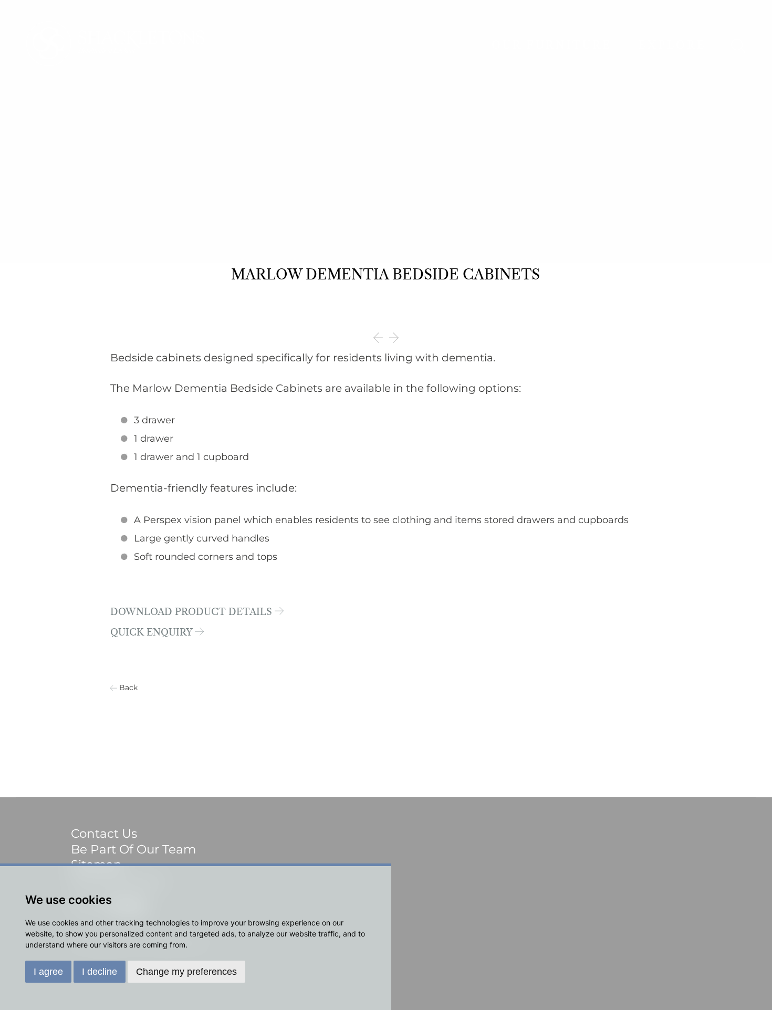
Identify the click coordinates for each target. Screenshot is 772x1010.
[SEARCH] (738, 46)
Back (128, 687)
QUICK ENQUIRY (152, 633)
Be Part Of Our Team (133, 849)
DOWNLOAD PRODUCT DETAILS (192, 612)
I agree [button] (48, 971)
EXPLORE (672, 45)
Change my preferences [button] (186, 971)
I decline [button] (99, 971)
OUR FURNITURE (552, 45)
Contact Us (104, 833)
